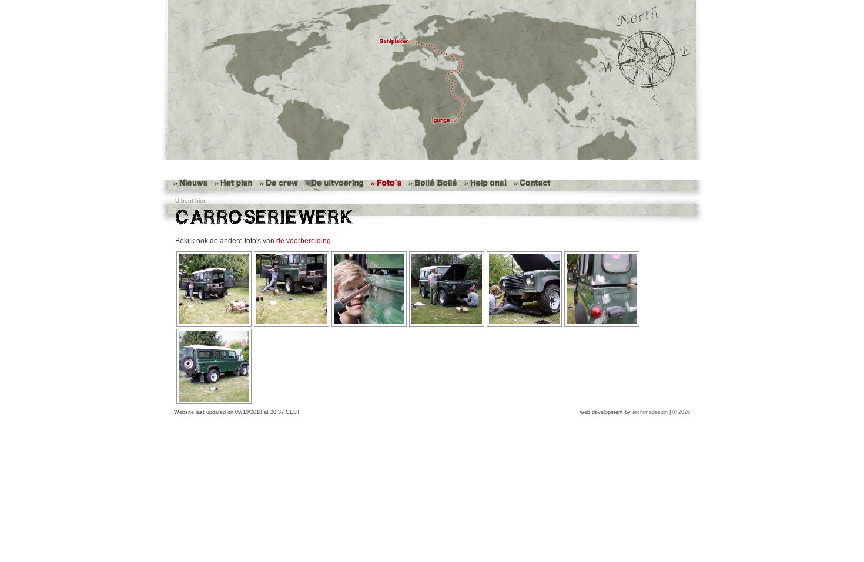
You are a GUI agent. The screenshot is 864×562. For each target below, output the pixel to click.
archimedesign (650, 412)
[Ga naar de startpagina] (432, 80)
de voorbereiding (303, 241)
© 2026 (681, 412)
